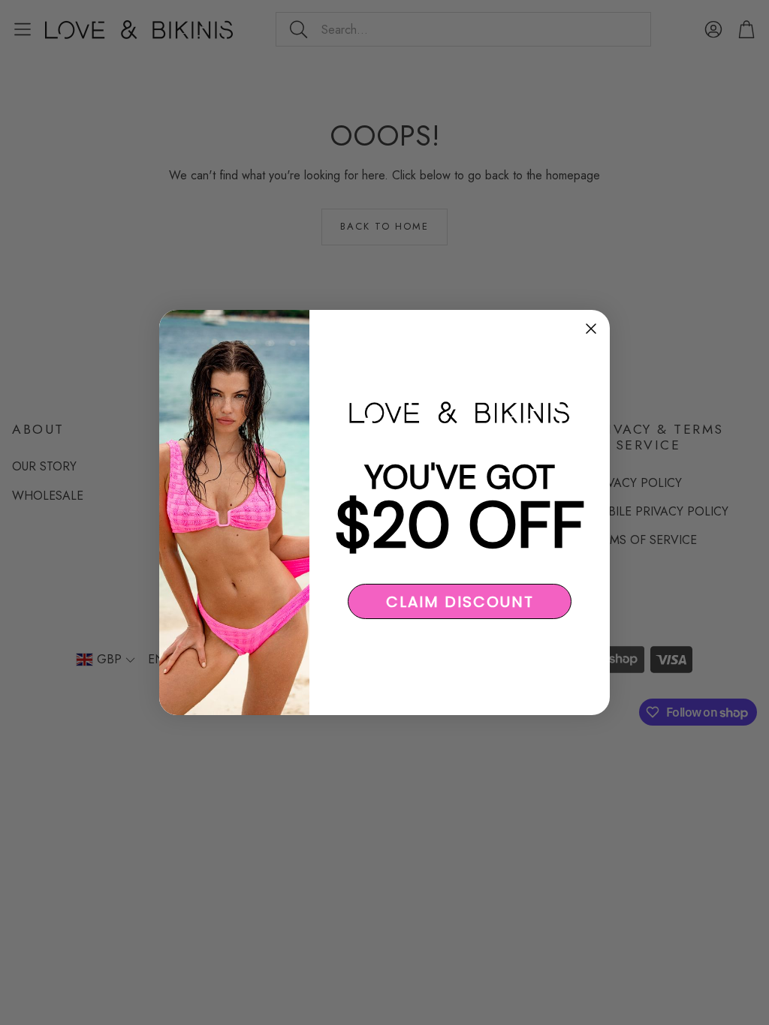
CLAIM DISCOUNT (460, 601)
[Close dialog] (591, 328)
